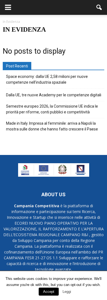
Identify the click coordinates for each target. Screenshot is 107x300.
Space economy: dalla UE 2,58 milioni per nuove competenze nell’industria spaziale (47, 79)
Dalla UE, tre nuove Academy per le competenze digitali (53, 95)
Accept (48, 292)
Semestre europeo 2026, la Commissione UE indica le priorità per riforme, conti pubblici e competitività (52, 109)
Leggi (67, 292)
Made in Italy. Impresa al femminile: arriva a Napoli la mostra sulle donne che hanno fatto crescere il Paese (52, 126)
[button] (99, 7)
